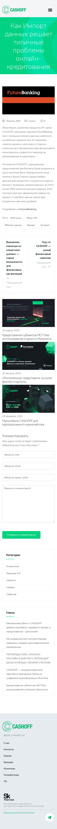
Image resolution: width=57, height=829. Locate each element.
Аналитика (12, 566)
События (11, 594)
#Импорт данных (13, 225)
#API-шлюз (15, 218)
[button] (50, 10)
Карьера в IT (13, 573)
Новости (11, 580)
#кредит (31, 225)
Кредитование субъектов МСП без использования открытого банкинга (26, 337)
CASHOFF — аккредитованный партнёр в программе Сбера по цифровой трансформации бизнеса (27, 674)
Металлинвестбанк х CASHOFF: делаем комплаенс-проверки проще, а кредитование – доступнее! (28, 627)
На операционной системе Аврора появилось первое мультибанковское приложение (27, 643)
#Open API (32, 218)
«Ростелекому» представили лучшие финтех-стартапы (27, 380)
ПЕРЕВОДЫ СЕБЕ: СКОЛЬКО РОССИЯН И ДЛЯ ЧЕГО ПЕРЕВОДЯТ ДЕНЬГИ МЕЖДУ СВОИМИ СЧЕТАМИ (28, 658)
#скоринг (45, 225)
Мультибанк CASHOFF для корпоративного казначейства (23, 422)
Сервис (32, 121)
